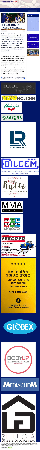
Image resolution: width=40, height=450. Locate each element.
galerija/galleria (18, 8)
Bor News (23, 8)
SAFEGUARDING (35, 8)
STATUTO (2, 10)
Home (2, 8)
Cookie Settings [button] (4, 447)
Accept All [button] (10, 447)
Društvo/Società (6, 8)
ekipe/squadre (12, 8)
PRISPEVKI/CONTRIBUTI (29, 8)
